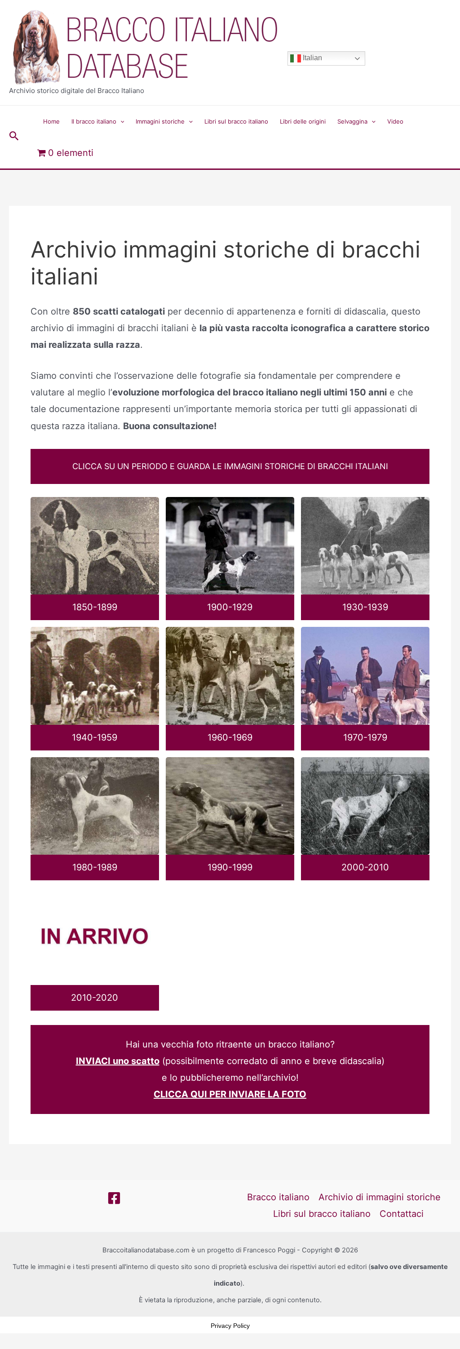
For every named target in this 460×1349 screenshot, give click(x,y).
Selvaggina (352, 121)
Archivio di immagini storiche (379, 1197)
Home (51, 121)
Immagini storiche (160, 121)
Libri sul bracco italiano (236, 121)
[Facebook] (114, 1198)
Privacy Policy (230, 1325)
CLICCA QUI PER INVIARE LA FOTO (230, 1094)
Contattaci (402, 1213)
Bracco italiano (278, 1197)
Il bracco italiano (93, 121)
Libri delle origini (303, 121)
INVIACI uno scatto (117, 1061)
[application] (120, 121)
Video (395, 121)
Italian (311, 58)
